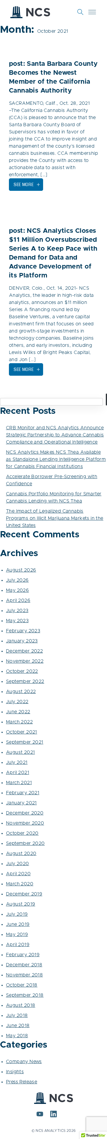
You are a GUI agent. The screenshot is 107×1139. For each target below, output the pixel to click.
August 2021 (20, 752)
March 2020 (19, 883)
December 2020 (24, 813)
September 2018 (25, 995)
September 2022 (25, 681)
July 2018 (17, 1015)
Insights (15, 1071)
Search (106, 399)
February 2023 (23, 630)
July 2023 (17, 610)
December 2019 (24, 894)
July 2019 (17, 914)
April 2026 (18, 600)
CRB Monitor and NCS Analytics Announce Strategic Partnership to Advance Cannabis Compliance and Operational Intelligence (55, 434)
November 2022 (24, 661)
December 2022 (24, 651)
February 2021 (22, 792)
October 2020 (22, 833)
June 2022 (18, 711)
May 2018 (17, 1035)
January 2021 (21, 803)
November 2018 (24, 975)
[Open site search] (80, 11)
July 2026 (17, 580)
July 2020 (17, 863)
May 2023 (17, 620)
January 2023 (22, 641)
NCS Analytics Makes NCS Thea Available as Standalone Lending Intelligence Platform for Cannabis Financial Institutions (56, 459)
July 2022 (17, 701)
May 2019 (17, 934)
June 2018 (18, 1025)
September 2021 (24, 742)
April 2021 (17, 772)
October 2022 (22, 671)
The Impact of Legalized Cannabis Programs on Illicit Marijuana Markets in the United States (54, 518)
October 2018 (21, 985)
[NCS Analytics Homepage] (30, 12)
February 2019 (23, 954)
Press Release (21, 1081)
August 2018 (20, 1005)
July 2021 (17, 762)
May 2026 (17, 590)
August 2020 (21, 853)
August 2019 (20, 904)
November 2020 (25, 823)
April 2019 (17, 944)
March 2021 (19, 782)
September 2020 (25, 843)
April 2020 (18, 873)
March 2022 (19, 722)
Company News (24, 1061)
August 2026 (21, 570)
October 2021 (21, 732)
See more (24, 185)
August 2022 (21, 691)
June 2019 (18, 924)
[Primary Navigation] (92, 12)
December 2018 (24, 964)
